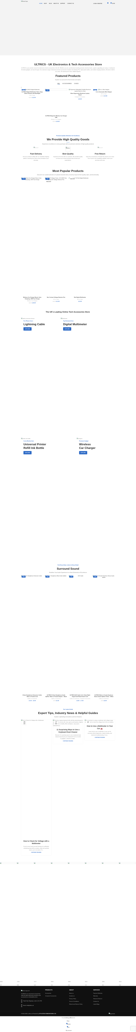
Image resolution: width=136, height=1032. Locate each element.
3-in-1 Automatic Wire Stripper (104, 91)
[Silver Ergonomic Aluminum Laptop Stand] (80, 90)
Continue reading (36, 852)
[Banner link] (40, 377)
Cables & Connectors (32, 698)
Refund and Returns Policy (75, 1004)
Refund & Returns (97, 998)
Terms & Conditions (74, 1001)
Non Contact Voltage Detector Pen (56, 297)
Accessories (48, 993)
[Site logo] (28, 3)
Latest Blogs (96, 1004)
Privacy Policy (72, 998)
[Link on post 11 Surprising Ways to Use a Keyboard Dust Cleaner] (68, 723)
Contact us (72, 996)
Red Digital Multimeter (80, 297)
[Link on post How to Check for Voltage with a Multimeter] (36, 778)
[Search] (104, 3)
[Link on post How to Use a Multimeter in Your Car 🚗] (100, 721)
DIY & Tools (32, 95)
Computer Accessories (80, 96)
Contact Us (96, 1001)
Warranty (95, 996)
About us (71, 993)
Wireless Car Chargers (56, 119)
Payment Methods (97, 993)
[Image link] (25, 990)
